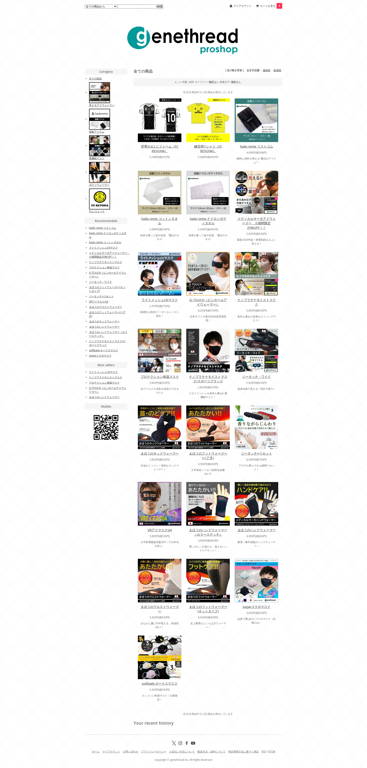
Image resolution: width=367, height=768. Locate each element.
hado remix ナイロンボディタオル (208, 220)
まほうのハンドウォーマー (256, 530)
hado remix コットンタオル (159, 220)
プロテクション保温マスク (160, 376)
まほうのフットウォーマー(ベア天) (208, 455)
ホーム (96, 751)
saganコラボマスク (256, 606)
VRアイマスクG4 (160, 530)
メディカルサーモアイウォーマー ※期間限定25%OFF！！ (256, 223)
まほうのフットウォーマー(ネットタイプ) (208, 608)
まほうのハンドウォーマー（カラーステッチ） (208, 532)
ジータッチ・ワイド (256, 376)
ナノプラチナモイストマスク (256, 302)
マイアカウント (242, 6)
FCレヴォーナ (97, 211)
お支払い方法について (182, 751)
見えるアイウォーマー (101, 105)
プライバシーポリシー (154, 751)
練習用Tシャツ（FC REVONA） (208, 148)
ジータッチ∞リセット (256, 453)
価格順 (266, 70)
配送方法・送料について (212, 751)
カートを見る (270, 6)
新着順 (277, 70)
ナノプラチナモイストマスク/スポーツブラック (208, 378)
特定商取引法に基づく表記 (243, 751)
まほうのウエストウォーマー (160, 608)
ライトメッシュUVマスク (160, 300)
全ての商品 (95, 78)
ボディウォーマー (99, 185)
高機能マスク (96, 158)
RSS (264, 751)
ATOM (271, 751)
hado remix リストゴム (256, 146)
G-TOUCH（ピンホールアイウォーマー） (208, 302)
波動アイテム (96, 132)
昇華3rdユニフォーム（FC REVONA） (159, 148)
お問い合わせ (130, 751)
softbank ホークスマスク (160, 683)
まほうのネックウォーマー (160, 453)
